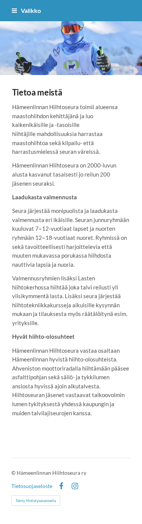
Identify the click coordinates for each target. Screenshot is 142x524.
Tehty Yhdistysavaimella (36, 500)
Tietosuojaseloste (31, 486)
